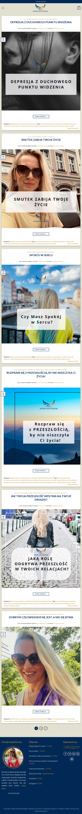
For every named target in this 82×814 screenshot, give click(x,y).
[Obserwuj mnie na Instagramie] (69, 754)
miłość (23, 359)
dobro (19, 721)
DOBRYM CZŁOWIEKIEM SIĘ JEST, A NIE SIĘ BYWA (41, 617)
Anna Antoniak (58, 28)
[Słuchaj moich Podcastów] (78, 754)
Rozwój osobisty (51, 19)
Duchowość (33, 19)
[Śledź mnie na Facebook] (65, 754)
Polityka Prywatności (35, 809)
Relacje (51, 493)
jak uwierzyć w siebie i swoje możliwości (38, 126)
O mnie (42, 614)
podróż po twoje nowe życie (48, 482)
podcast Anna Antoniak (49, 244)
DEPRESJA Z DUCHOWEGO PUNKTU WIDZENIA (41, 22)
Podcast (41, 19)
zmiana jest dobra (51, 721)
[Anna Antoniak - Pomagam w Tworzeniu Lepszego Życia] (41, 8)
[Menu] (3, 8)
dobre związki (23, 603)
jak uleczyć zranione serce (63, 357)
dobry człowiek (26, 721)
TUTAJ (49, 746)
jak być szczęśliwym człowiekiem (59, 124)
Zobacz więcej (41, 116)
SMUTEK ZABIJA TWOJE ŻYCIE (41, 139)
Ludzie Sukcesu (15, 244)
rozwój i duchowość (45, 359)
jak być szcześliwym (41, 603)
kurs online (50, 603)
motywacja (23, 244)
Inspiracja (31, 369)
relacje (6, 606)
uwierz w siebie (69, 126)
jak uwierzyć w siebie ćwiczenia (34, 480)
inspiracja (38, 357)
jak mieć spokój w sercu (48, 357)
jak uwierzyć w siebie (19, 126)
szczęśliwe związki (13, 606)
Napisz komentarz (73, 128)
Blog (26, 19)
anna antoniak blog (61, 601)
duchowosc (31, 603)
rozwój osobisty (56, 359)
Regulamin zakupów (50, 809)
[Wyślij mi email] (74, 754)
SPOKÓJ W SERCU (41, 255)
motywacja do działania (57, 126)
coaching (15, 603)
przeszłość (72, 603)
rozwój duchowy (62, 482)
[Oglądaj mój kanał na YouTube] (72, 759)
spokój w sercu (66, 359)
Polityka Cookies (64, 809)
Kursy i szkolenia (42, 369)
